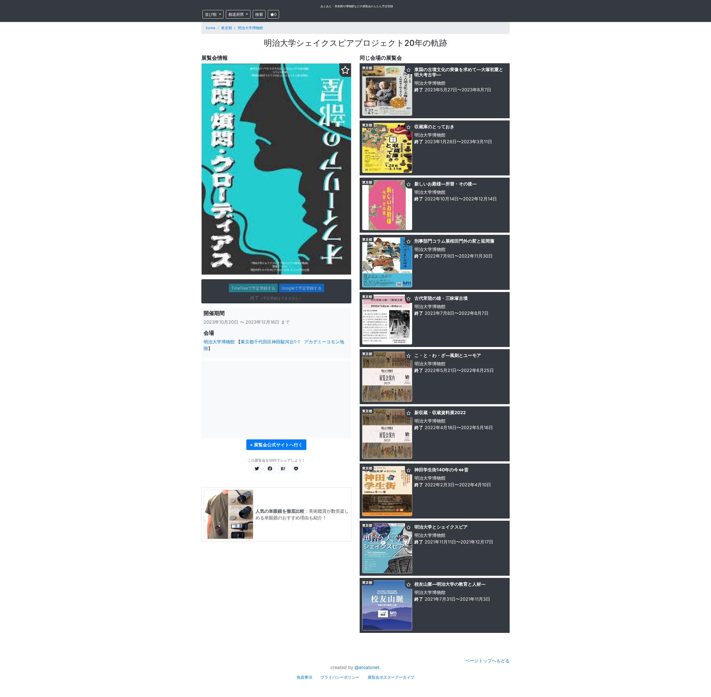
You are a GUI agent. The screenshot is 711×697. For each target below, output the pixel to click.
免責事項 (304, 677)
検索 (259, 14)
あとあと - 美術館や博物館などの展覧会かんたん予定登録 (357, 6)
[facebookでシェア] (270, 468)
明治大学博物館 (250, 28)
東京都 (226, 28)
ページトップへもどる (487, 660)
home (210, 28)
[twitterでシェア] (257, 468)
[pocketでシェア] (296, 468)
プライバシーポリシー (340, 677)
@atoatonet (367, 667)
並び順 (211, 14)
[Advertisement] (276, 399)
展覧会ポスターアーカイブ (391, 677)
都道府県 (236, 14)
